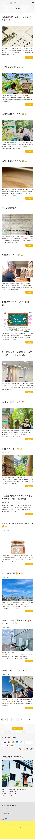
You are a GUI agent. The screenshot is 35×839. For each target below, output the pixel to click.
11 (9, 719)
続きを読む (29, 57)
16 (29, 719)
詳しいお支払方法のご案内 (26, 749)
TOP (6, 824)
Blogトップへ (17, 728)
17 (33, 719)
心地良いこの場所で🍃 (12, 67)
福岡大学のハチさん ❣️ (13, 402)
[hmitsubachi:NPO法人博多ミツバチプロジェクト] (17, 773)
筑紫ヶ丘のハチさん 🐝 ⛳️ (14, 161)
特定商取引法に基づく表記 (26, 824)
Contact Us (6, 813)
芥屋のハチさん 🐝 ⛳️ (12, 255)
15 (25, 719)
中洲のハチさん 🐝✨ (12, 449)
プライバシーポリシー (13, 824)
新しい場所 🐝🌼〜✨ (12, 573)
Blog (4, 810)
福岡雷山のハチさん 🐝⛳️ (14, 114)
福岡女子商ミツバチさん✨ (15, 670)
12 (13, 719)
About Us (5, 808)
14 (21, 719)
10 (5, 719)
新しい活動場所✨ (10, 208)
